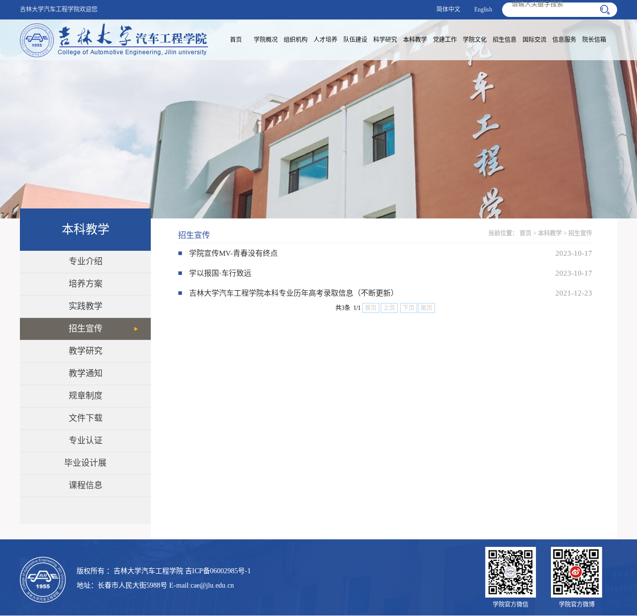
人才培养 (325, 39)
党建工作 (445, 39)
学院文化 (475, 39)
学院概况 (266, 39)
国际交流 (534, 39)
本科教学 (415, 39)
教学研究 (86, 351)
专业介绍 (86, 261)
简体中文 (448, 9)
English (483, 9)
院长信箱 (594, 39)
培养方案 (86, 284)
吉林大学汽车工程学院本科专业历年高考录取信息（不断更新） (293, 293)
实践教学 (86, 306)
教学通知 (86, 373)
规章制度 (86, 396)
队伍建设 (355, 39)
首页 (236, 39)
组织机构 (296, 39)
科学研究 (385, 39)
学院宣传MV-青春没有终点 (233, 253)
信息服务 (564, 39)
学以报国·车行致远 (220, 273)
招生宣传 (86, 328)
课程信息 (86, 485)
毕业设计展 (85, 463)
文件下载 (86, 418)
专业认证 (86, 440)
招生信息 (505, 39)
